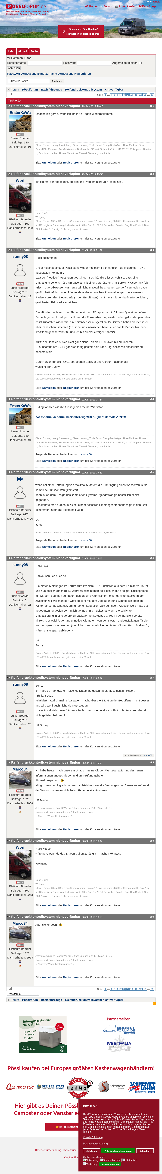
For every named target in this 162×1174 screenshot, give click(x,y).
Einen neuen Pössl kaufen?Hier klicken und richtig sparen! (83, 31)
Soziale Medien (112, 1160)
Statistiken (131, 1160)
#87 (152, 677)
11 (136, 95)
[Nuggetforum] (119, 1029)
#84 (152, 399)
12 (140, 95)
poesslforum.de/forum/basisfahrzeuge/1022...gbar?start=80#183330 (81, 417)
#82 (152, 173)
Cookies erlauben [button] (110, 1164)
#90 (152, 916)
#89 (152, 840)
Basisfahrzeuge (51, 89)
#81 (152, 105)
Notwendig (92, 1160)
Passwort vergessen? (22, 73)
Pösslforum (30, 89)
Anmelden (49, 162)
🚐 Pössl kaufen (125, 6)
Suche (34, 51)
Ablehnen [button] (91, 1151)
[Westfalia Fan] (119, 1042)
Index (11, 51)
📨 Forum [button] (105, 6)
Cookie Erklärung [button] (93, 1137)
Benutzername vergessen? (55, 73)
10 (131, 95)
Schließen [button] (145, 1151)
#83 (152, 249)
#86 (152, 558)
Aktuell (22, 51)
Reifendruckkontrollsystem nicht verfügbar (94, 89)
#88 (152, 762)
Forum (15, 89)
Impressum (69, 1150)
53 (152, 95)
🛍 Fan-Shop (147, 6)
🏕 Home (91, 6)
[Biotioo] (43, 1034)
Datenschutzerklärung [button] (95, 1143)
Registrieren (82, 73)
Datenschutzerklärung (48, 1150)
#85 (152, 472)
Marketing (91, 1164)
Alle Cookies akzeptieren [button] (118, 1151)
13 (144, 95)
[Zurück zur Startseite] (26, 6)
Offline (20, 134)
